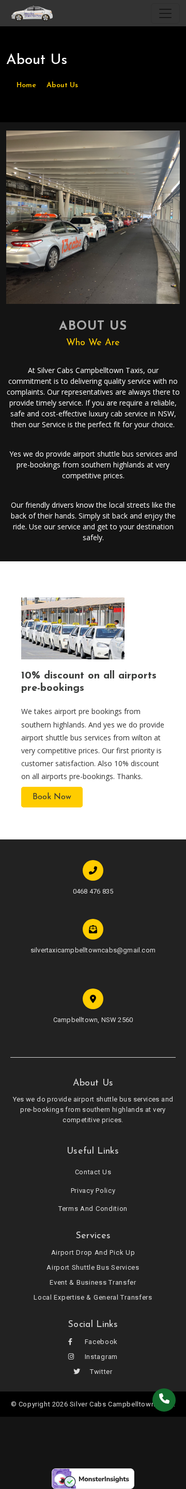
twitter (100, 1371)
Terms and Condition (93, 1208)
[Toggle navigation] (165, 13)
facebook (100, 1342)
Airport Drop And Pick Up (93, 1252)
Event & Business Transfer (93, 1282)
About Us (62, 85)
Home (26, 85)
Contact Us (93, 1172)
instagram (100, 1357)
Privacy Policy (93, 1190)
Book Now (52, 797)
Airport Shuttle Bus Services (93, 1267)
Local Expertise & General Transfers (93, 1297)
